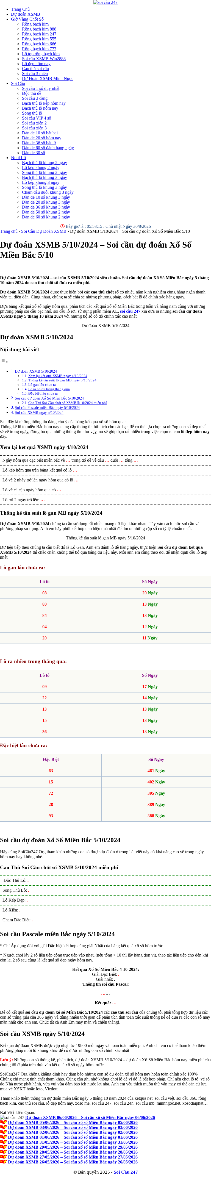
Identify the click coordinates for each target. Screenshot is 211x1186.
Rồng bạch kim (35, 24)
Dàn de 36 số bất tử (39, 142)
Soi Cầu (18, 83)
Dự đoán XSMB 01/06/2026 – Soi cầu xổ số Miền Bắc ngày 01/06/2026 (73, 1137)
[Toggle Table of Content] (4, 361)
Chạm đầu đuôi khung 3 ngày (48, 192)
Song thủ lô (32, 113)
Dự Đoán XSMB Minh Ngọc (47, 78)
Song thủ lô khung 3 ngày (44, 187)
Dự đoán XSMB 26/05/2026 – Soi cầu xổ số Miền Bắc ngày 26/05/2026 (73, 1162)
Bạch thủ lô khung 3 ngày (44, 177)
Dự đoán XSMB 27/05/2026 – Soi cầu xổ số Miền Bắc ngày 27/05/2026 (73, 1157)
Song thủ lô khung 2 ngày (44, 172)
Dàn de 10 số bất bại (40, 133)
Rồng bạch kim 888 (39, 29)
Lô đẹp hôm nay (36, 63)
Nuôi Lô (18, 157)
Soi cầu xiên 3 (34, 128)
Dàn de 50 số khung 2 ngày (46, 212)
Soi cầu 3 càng (35, 98)
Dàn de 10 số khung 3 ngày (46, 197)
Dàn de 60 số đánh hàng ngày (48, 147)
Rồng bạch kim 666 (39, 43)
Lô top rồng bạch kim (41, 53)
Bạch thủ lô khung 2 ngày (44, 162)
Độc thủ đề (31, 93)
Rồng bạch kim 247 (39, 34)
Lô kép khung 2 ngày (40, 167)
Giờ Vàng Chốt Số (27, 19)
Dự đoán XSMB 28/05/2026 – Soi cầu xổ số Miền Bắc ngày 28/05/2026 (73, 1152)
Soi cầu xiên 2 (34, 123)
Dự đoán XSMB (25, 14)
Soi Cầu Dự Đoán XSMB (43, 231)
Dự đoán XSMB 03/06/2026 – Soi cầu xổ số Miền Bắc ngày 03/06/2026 (73, 1127)
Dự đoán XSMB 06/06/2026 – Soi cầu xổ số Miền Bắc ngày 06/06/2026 (90, 1117)
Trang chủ (9, 231)
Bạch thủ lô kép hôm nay (44, 103)
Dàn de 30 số (33, 152)
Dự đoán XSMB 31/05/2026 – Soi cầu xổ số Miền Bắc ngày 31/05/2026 (73, 1142)
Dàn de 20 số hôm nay (41, 137)
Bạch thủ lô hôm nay (40, 108)
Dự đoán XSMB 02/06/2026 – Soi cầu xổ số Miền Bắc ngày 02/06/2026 (73, 1132)
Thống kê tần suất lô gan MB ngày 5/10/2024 (62, 380)
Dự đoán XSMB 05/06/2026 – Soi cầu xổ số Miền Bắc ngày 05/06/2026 (73, 1122)
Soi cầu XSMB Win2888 (44, 58)
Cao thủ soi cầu (35, 68)
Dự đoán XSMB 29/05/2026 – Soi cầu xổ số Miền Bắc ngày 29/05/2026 (73, 1147)
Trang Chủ (20, 9)
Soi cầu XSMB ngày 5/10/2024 (39, 412)
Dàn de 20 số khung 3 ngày (46, 202)
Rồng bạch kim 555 (39, 39)
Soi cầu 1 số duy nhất (40, 88)
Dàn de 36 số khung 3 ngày (46, 207)
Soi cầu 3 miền (35, 73)
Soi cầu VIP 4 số (36, 118)
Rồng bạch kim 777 (39, 48)
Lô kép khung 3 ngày (40, 182)
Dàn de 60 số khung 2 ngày (46, 217)
